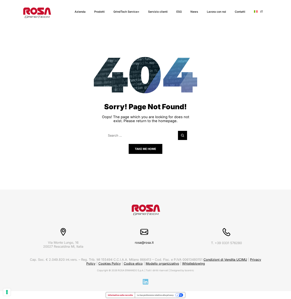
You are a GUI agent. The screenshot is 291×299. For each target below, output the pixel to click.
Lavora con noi (216, 11)
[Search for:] (145, 135)
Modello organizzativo (162, 263)
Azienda (80, 11)
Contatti (240, 11)
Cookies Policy (109, 263)
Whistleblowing (193, 263)
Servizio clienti (158, 11)
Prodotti (99, 11)
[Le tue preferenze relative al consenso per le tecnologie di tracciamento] (7, 292)
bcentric (189, 270)
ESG (179, 11)
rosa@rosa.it (144, 242)
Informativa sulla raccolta (120, 295)
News (194, 11)
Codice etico (133, 263)
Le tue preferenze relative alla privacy (155, 295)
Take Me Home (145, 148)
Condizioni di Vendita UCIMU (225, 260)
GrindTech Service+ (126, 11)
